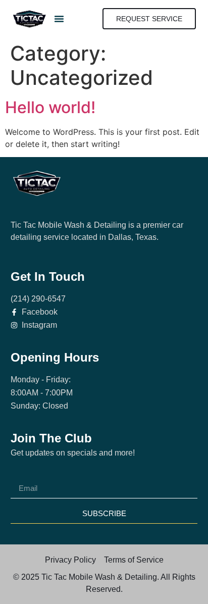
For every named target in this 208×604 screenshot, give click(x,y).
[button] (59, 18)
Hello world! (50, 107)
